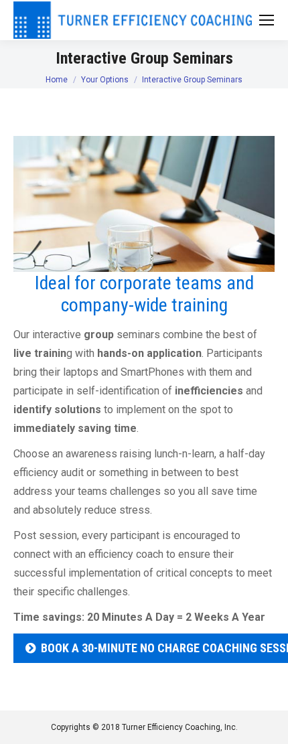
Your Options (105, 79)
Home (57, 79)
